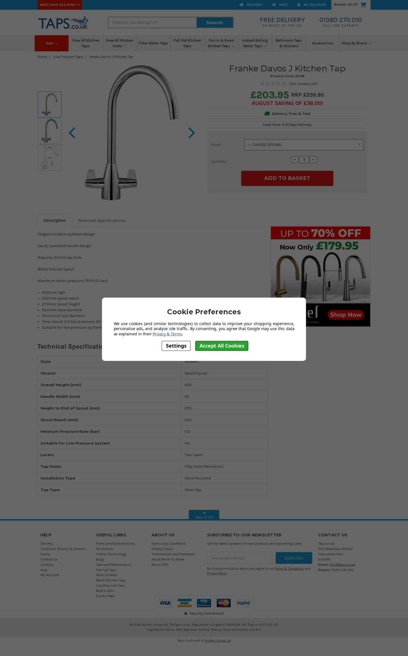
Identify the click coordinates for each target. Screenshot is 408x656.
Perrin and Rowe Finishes (115, 543)
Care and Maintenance (113, 564)
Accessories (322, 43)
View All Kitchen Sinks (119, 43)
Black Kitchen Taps (111, 580)
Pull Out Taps (106, 570)
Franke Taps (105, 596)
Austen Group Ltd (218, 640)
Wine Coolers (106, 575)
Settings (176, 346)
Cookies (47, 564)
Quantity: (219, 161)
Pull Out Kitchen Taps (187, 43)
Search (214, 22)
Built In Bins (105, 591)
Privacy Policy (162, 549)
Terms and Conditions (169, 543)
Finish (216, 144)
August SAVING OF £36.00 (286, 103)
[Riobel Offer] (320, 276)
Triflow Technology (111, 554)
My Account (314, 4)
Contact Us (49, 559)
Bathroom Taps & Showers (289, 43)
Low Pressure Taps (68, 57)
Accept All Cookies (222, 346)
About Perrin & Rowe (168, 559)
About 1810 (160, 564)
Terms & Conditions (289, 568)
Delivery (254, 4)
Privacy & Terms (167, 333)
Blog (100, 559)
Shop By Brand (355, 43)
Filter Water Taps (153, 43)
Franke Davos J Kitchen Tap (111, 57)
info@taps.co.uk (342, 564)
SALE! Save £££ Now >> (60, 4)
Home (42, 57)
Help (283, 4)
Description (55, 220)
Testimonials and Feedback (173, 554)
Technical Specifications (101, 220)
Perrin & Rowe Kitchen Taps (221, 43)
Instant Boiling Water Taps (255, 43)
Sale (50, 43)
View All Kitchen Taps (85, 43)
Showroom (105, 549)
